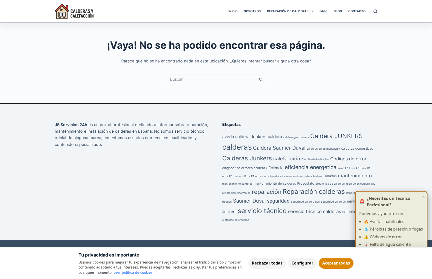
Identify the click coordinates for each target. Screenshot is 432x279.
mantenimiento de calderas (275, 183)
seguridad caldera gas (305, 201)
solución (349, 211)
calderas (237, 147)
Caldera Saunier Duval (279, 148)
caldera (275, 136)
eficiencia (275, 167)
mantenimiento (355, 176)
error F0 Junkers (232, 176)
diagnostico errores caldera (243, 168)
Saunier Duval (249, 201)
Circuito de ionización (315, 159)
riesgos (227, 201)
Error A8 (354, 168)
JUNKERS (330, 176)
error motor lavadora (268, 176)
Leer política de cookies (133, 272)
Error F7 (249, 176)
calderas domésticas (357, 148)
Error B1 (365, 168)
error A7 (343, 168)
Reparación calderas (314, 191)
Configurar (302, 263)
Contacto (357, 11)
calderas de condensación (323, 148)
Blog (338, 11)
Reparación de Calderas (287, 11)
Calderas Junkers (247, 158)
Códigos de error (348, 158)
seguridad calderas (333, 201)
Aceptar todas (336, 263)
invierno (318, 176)
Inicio (233, 11)
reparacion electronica (236, 193)
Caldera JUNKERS (336, 136)
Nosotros (252, 11)
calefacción (286, 159)
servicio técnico (262, 211)
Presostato (305, 183)
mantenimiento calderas (237, 183)
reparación (267, 191)
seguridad (278, 201)
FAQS (324, 11)
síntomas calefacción (235, 220)
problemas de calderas (330, 183)
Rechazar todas (267, 263)
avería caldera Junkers (244, 136)
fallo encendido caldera (297, 176)
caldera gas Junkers (296, 137)
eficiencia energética (310, 167)
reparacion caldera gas (360, 183)
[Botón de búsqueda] (261, 79)
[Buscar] (375, 11)
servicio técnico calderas (314, 211)
